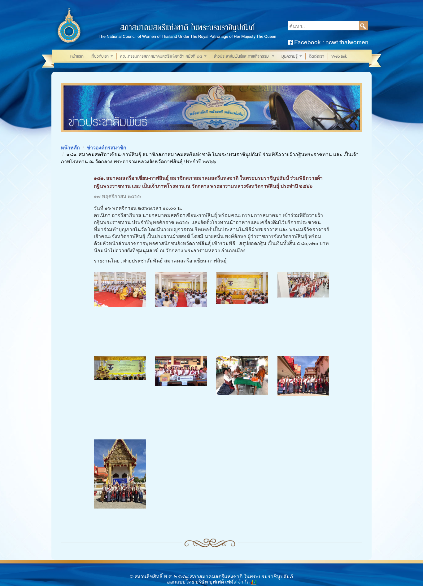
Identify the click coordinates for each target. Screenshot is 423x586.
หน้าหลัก (70, 147)
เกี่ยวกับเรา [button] (102, 56)
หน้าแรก (77, 56)
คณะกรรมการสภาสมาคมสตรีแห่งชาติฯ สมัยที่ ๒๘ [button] (164, 56)
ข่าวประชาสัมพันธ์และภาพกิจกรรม (245, 56)
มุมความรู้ (292, 56)
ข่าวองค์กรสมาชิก (106, 147)
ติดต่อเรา (316, 56)
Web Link (339, 56)
